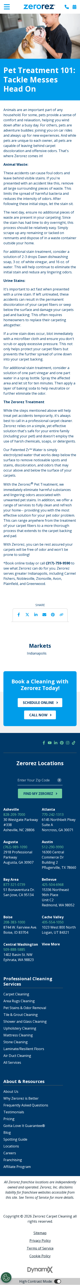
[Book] (74, 7)
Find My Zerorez (38, 793)
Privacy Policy (40, 1240)
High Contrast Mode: (20, 16)
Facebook (19, 614)
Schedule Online (38, 702)
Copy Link (61, 614)
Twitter (27, 614)
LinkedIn (36, 614)
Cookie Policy (40, 1256)
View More (51, 944)
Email (44, 614)
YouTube (50, 743)
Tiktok (74, 743)
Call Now (38, 715)
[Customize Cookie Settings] (6, 1277)
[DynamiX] (40, 1270)
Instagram (68, 743)
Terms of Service (40, 1248)
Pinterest (53, 614)
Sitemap (40, 1233)
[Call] (67, 7)
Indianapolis (37, 653)
